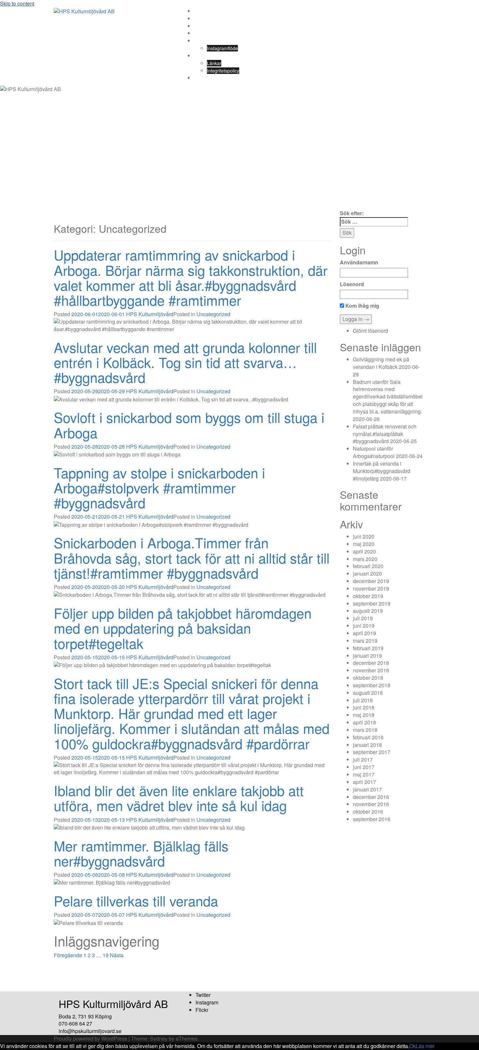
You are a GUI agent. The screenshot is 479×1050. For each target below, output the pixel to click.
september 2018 (371, 685)
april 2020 (364, 551)
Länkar (214, 63)
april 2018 (364, 722)
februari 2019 (368, 648)
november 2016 (371, 804)
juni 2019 (363, 625)
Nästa (116, 955)
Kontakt (202, 55)
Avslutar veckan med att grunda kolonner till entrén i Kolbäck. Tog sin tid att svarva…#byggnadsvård (185, 362)
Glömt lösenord (370, 330)
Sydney (158, 1038)
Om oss (202, 26)
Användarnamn (359, 262)
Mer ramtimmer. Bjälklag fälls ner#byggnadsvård (141, 853)
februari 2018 (368, 737)
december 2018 (371, 662)
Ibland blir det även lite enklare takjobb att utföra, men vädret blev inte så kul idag (179, 797)
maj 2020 (363, 544)
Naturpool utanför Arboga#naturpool (374, 452)
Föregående (68, 955)
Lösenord (352, 284)
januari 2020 (367, 573)
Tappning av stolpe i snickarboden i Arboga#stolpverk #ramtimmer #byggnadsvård (159, 487)
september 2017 (371, 752)
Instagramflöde (222, 48)
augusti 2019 (368, 610)
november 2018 (371, 670)
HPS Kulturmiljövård (149, 314)
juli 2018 (363, 700)
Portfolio (202, 40)
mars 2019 (365, 640)
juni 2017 (363, 767)
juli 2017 (363, 759)
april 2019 (364, 633)
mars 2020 (365, 559)
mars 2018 (365, 730)
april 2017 (364, 782)
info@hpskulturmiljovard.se (90, 1031)
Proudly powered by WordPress (90, 1038)
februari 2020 (368, 566)
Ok (412, 1046)
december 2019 (371, 581)
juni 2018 (363, 707)
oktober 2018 (368, 677)
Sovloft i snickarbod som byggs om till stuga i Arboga (189, 424)
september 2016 (371, 819)
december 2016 (371, 797)
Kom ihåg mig (361, 305)
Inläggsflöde (206, 18)
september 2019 (371, 603)
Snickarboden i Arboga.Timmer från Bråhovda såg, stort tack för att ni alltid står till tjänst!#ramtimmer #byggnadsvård (191, 557)
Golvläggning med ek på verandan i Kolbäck (381, 363)
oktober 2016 (368, 811)
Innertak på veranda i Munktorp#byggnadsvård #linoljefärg (381, 471)
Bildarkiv (202, 78)
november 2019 (371, 588)
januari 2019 (367, 655)
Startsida (203, 11)
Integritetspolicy (223, 70)
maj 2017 (363, 774)
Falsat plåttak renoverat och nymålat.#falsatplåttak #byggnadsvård (384, 434)
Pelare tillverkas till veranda (136, 900)
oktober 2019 (368, 596)
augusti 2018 (368, 692)
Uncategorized (213, 314)
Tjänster (202, 33)
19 (106, 955)
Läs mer (425, 1046)
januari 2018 (367, 745)
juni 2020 (363, 536)
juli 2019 (363, 618)
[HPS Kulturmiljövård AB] (84, 11)
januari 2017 (367, 789)
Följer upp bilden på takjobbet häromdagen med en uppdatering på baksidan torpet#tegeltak (183, 627)
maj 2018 (363, 715)
